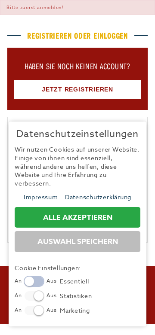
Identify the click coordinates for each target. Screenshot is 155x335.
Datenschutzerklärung (98, 197)
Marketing (75, 310)
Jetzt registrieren (77, 89)
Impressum (41, 197)
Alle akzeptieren (77, 217)
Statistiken (76, 296)
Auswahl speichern (77, 241)
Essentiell (74, 281)
